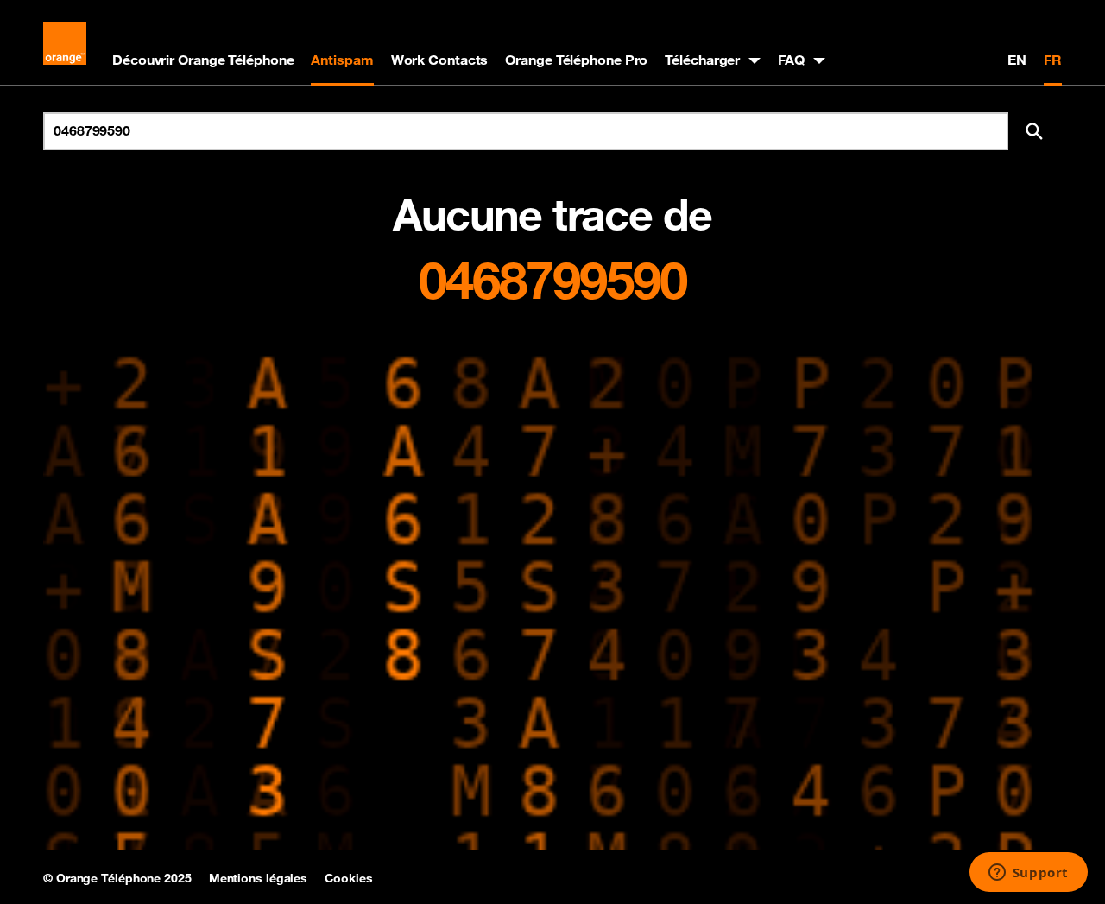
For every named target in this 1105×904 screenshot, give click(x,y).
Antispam (342, 59)
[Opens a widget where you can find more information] (1028, 873)
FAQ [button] (791, 59)
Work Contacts (440, 59)
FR (1053, 59)
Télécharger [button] (702, 59)
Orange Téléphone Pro (576, 59)
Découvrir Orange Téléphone (203, 59)
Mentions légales (258, 878)
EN (1016, 59)
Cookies (348, 878)
